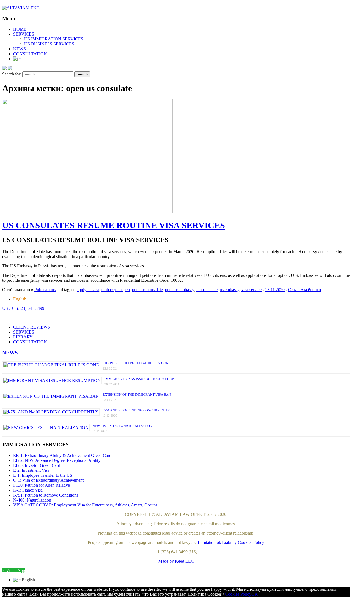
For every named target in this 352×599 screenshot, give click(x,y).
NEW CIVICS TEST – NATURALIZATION (122, 426)
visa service (251, 289)
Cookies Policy (251, 542)
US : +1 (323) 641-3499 (23, 308)
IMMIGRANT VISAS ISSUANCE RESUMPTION (140, 379)
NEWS (19, 49)
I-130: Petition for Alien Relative (41, 485)
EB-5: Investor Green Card (36, 465)
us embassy (229, 289)
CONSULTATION (30, 54)
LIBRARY (23, 337)
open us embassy (179, 289)
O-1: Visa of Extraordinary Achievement (48, 480)
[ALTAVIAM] (176, 8)
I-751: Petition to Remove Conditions (45, 495)
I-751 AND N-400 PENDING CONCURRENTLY (136, 410)
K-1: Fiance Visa (28, 490)
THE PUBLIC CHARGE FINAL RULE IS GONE (136, 363)
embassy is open (115, 289)
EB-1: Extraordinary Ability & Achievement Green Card (62, 455)
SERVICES (23, 34)
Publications (45, 289)
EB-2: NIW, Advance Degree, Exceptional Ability (56, 460)
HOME (19, 29)
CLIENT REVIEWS (31, 327)
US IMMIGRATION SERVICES (53, 39)
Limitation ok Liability (217, 542)
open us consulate (147, 289)
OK (254, 594)
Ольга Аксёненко (304, 289)
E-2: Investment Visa (31, 470)
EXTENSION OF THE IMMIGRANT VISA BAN (137, 395)
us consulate (207, 289)
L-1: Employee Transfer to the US (42, 475)
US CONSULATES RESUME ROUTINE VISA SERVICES (113, 225)
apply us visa (88, 289)
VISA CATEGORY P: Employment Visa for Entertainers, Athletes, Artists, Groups (85, 505)
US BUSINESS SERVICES (49, 44)
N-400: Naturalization (32, 500)
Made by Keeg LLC (176, 561)
